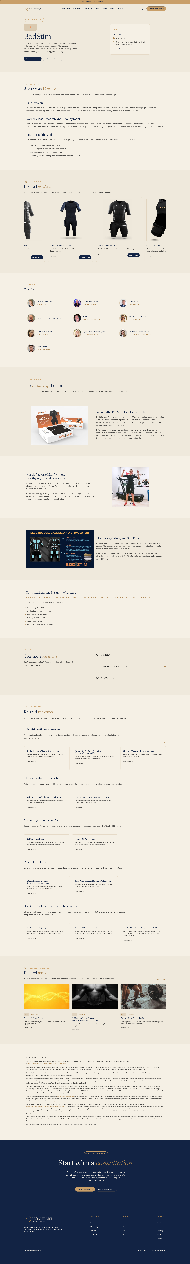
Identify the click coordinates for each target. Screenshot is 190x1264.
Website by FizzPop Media (158, 1250)
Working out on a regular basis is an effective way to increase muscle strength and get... (94, 1025)
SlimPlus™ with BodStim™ (61, 245)
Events (105, 8)
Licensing (160, 1231)
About (119, 8)
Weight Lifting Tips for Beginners (134, 1018)
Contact (159, 1239)
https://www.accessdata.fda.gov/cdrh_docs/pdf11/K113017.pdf (45, 1106)
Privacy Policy (142, 1250)
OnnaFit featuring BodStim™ (158, 245)
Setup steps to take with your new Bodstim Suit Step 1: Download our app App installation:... (45, 1023)
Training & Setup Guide (33, 1018)
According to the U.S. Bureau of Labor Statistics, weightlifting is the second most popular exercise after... (142, 1023)
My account (126, 1235)
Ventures (93, 1231)
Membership (66, 8)
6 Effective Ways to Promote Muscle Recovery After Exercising (85, 1019)
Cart (124, 1231)
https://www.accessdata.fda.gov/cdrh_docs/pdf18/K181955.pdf (46, 1063)
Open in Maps (117, 49)
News (112, 8)
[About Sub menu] (122, 8)
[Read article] (46, 1008)
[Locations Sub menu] (91, 8)
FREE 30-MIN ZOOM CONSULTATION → (95, 2)
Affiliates (159, 1235)
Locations (87, 8)
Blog (26, 1014)
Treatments (76, 8)
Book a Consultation (155, 8)
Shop (97, 8)
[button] (131, 655)
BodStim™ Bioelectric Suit (108, 245)
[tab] (130, 503)
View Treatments (31, 59)
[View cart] (143, 8)
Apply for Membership (105, 1189)
